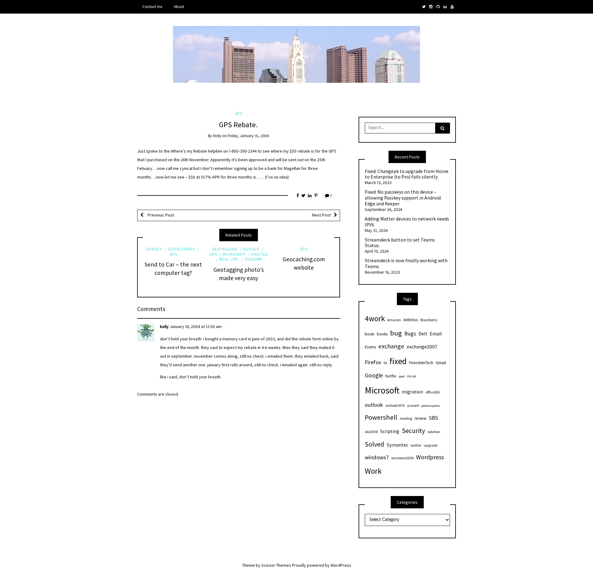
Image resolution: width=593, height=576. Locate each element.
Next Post (321, 215)
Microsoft (234, 254)
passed (413, 405)
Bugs (410, 333)
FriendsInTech (421, 362)
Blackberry (428, 319)
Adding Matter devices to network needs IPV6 (407, 222)
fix (385, 362)
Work (373, 471)
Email (436, 333)
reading (406, 418)
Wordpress (430, 457)
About (179, 6)
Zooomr (253, 259)
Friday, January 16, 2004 (248, 135)
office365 (433, 392)
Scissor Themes (276, 565)
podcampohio (430, 406)
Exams (370, 347)
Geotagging (225, 249)
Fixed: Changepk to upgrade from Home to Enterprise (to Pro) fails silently (406, 174)
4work (375, 318)
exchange (391, 346)
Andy (217, 135)
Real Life (228, 259)
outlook (374, 404)
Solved (374, 444)
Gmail (441, 362)
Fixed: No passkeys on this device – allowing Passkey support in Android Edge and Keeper (403, 198)
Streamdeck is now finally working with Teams (406, 263)
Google (154, 249)
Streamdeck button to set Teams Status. (400, 243)
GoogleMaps (181, 249)
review (420, 418)
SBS (433, 417)
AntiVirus (410, 319)
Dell (422, 333)
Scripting (389, 431)
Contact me (152, 6)
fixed (398, 361)
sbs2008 (371, 431)
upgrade (430, 445)
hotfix (390, 376)
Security (413, 431)
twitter (416, 445)
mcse (411, 376)
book (369, 334)
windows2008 (402, 458)
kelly (164, 326)
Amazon (394, 319)
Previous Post (160, 215)
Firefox (373, 362)
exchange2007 (422, 346)
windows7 (377, 457)
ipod (401, 376)
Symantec (397, 445)
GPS (238, 113)
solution (433, 431)
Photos (259, 254)
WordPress (340, 565)
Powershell (381, 417)
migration (412, 392)
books (382, 334)
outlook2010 (395, 405)
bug (396, 333)
